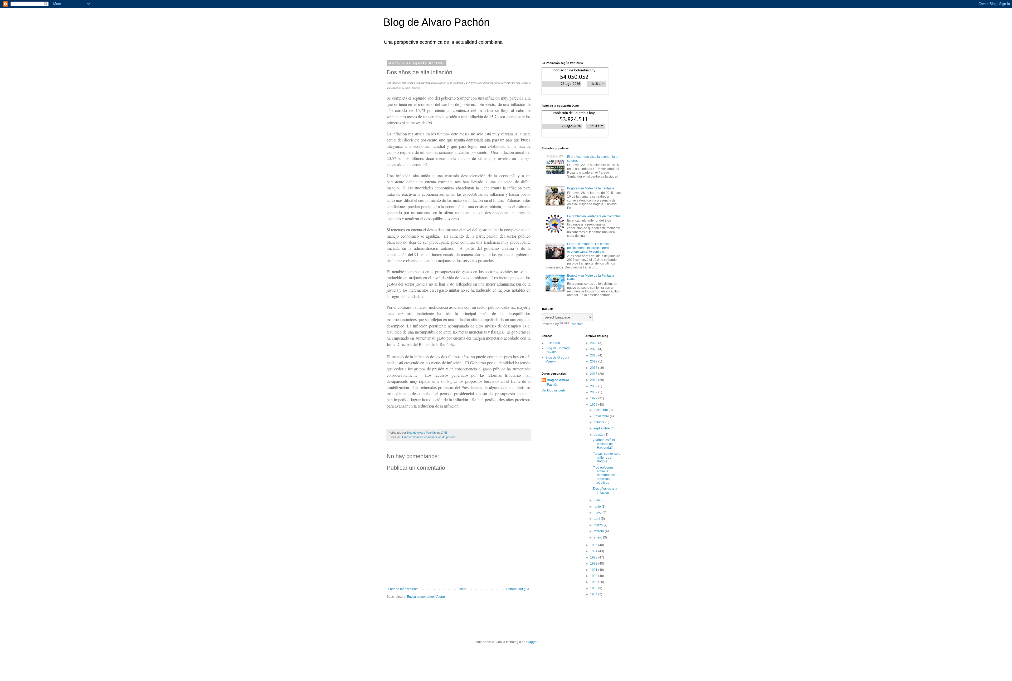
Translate (576, 324)
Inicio (462, 589)
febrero (599, 531)
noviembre (602, 416)
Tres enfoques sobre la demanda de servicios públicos (604, 475)
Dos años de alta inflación (605, 490)
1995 (594, 545)
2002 (594, 392)
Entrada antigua (517, 589)
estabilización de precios (440, 437)
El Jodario (553, 343)
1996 (594, 404)
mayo (598, 513)
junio (598, 506)
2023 (594, 343)
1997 (594, 398)
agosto (599, 435)
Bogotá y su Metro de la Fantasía (590, 188)
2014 (594, 380)
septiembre (602, 428)
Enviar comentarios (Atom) (426, 597)
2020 (594, 349)
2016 (594, 368)
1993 (594, 557)
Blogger (531, 642)
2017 (594, 361)
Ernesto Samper (412, 437)
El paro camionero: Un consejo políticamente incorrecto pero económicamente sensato (589, 247)
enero (598, 537)
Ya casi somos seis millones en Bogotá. (606, 457)
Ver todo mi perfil (554, 390)
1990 (594, 576)
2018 (594, 355)
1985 (594, 588)
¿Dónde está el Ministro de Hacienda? (604, 443)
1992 (594, 563)
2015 (594, 374)
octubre (599, 422)
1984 (594, 594)
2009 (594, 386)
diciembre (601, 410)
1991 (594, 570)
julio (597, 500)
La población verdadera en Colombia (594, 216)
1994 (594, 551)
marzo (599, 525)
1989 (594, 582)
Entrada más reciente (403, 589)
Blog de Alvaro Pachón (436, 22)
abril (597, 519)
